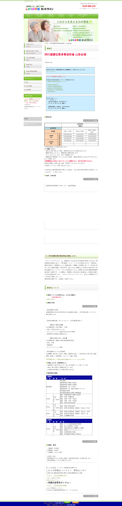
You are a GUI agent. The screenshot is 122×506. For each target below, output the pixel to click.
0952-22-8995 (32, 101)
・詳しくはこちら (50, 71)
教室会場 (61, 15)
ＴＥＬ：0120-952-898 (56, 486)
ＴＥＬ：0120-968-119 (56, 476)
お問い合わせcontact (30, 45)
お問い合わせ (50, 299)
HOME (46, 43)
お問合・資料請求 (82, 15)
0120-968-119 (88, 6)
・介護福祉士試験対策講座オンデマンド (56, 81)
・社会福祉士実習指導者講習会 (54, 88)
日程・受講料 (39, 15)
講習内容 (51, 15)
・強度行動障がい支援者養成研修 (54, 89)
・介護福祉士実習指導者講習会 (54, 86)
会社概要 (28, 89)
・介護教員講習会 (50, 91)
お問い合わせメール (52, 480)
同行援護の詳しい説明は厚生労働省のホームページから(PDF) (65, 359)
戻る (27, 82)
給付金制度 (29, 86)
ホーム (28, 15)
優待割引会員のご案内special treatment (32, 52)
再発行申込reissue (29, 65)
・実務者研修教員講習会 (52, 84)
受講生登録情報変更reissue (31, 72)
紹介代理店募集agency (30, 59)
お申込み (71, 15)
